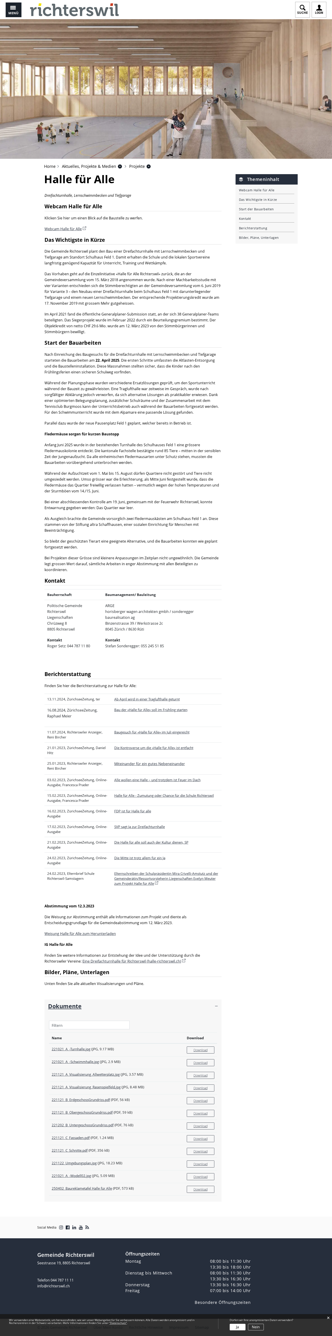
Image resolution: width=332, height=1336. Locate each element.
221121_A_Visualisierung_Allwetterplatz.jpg (86, 1074)
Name (57, 1038)
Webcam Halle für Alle (65, 228)
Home (50, 166)
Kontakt (245, 218)
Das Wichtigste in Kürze (258, 199)
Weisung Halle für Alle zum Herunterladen (80, 933)
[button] (89, 166)
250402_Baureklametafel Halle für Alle (82, 1188)
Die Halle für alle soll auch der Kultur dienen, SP (151, 842)
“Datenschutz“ (118, 1323)
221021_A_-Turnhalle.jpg (71, 1049)
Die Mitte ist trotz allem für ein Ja (139, 858)
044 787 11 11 (62, 1280)
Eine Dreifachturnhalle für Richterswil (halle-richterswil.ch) (134, 961)
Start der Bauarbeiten (256, 209)
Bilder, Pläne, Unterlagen (259, 237)
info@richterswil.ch (53, 1286)
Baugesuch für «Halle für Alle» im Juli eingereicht (151, 732)
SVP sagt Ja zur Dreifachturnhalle (139, 826)
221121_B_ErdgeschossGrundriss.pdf (81, 1099)
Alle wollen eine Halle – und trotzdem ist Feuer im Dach (157, 780)
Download (195, 1038)
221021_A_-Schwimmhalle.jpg (75, 1061)
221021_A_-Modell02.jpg (71, 1175)
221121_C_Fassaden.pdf (71, 1137)
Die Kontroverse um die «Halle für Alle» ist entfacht (153, 747)
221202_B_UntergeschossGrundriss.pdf (83, 1125)
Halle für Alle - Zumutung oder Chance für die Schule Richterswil (164, 795)
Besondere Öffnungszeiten (223, 1302)
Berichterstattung (253, 228)
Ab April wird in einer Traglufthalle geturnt (147, 699)
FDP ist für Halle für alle (132, 811)
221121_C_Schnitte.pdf (70, 1150)
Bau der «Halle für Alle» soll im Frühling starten (150, 709)
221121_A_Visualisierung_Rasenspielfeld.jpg (86, 1087)
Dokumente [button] (65, 1006)
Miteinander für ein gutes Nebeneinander (149, 763)
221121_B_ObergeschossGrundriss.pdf (82, 1112)
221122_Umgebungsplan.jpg (74, 1163)
